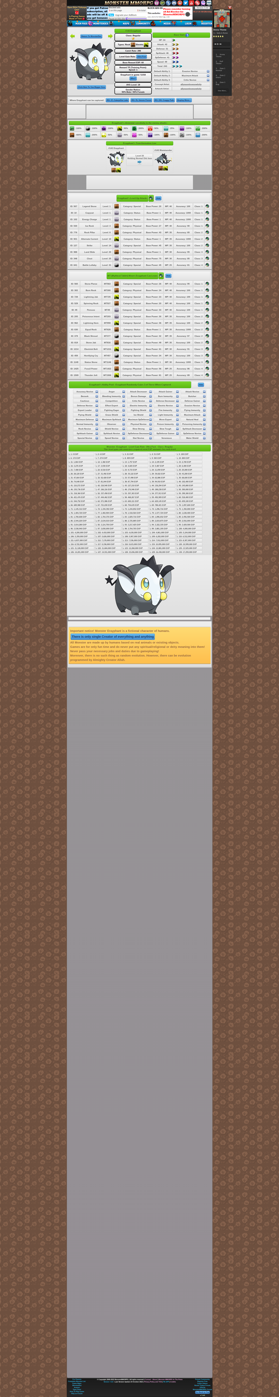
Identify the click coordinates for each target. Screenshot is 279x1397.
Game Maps (76, 1383)
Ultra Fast (141, 57)
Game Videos (202, 1383)
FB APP (166, 1382)
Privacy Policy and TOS (153, 1382)
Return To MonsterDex (91, 36)
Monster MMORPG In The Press (171, 1379)
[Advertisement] (140, 13)
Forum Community (202, 1379)
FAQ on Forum (77, 1393)
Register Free (202, 1381)
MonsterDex (77, 1385)
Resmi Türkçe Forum (202, 1385)
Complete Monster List (77, 1381)
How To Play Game (77, 1391)
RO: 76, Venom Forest (141, 100)
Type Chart (77, 1389)
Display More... (184, 100)
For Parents (77, 1379)
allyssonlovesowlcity (191, 84)
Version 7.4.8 (202, 8)
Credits (173, 1382)
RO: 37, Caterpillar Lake (117, 100)
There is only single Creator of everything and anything (113, 636)
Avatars (77, 1387)
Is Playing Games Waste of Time (77, 17)
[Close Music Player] (229, 8)
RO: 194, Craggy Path (164, 100)
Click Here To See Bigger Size (91, 87)
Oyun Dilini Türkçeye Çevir (76, 8)
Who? (133, 78)
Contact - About (151, 1379)
